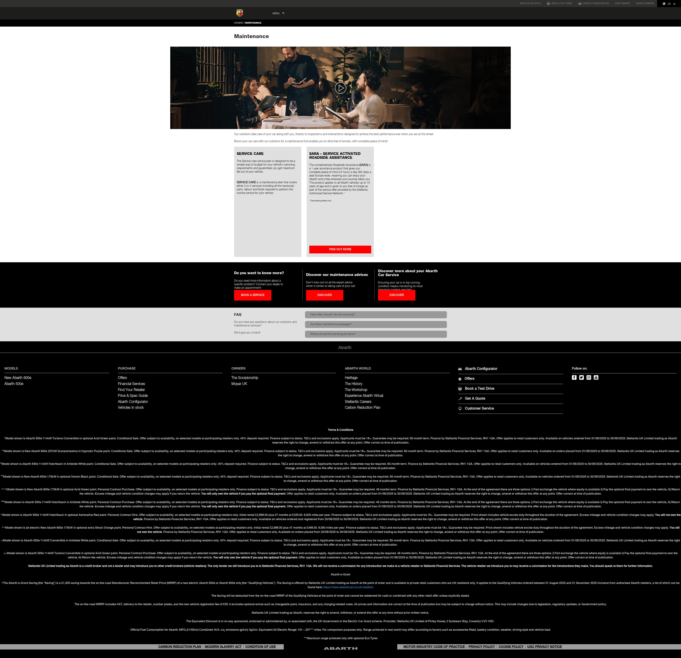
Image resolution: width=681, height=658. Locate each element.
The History (353, 384)
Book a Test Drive (561, 3)
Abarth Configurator (595, 3)
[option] (340, 88)
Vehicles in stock (131, 408)
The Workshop (356, 390)
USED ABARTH (622, 3)
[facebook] (573, 376)
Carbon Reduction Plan (362, 408)
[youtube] (595, 376)
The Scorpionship (244, 378)
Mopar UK (239, 384)
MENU (276, 13)
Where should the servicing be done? (333, 334)
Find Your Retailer (131, 390)
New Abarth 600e (17, 378)
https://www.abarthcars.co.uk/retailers (348, 587)
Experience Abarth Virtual (364, 396)
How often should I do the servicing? (332, 314)
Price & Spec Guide (133, 396)
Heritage (351, 378)
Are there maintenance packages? (331, 324)
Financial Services (131, 384)
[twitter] (581, 376)
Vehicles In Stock (530, 3)
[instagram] (588, 376)
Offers (122, 378)
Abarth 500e (13, 384)
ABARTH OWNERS (645, 3)
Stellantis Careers (358, 402)
